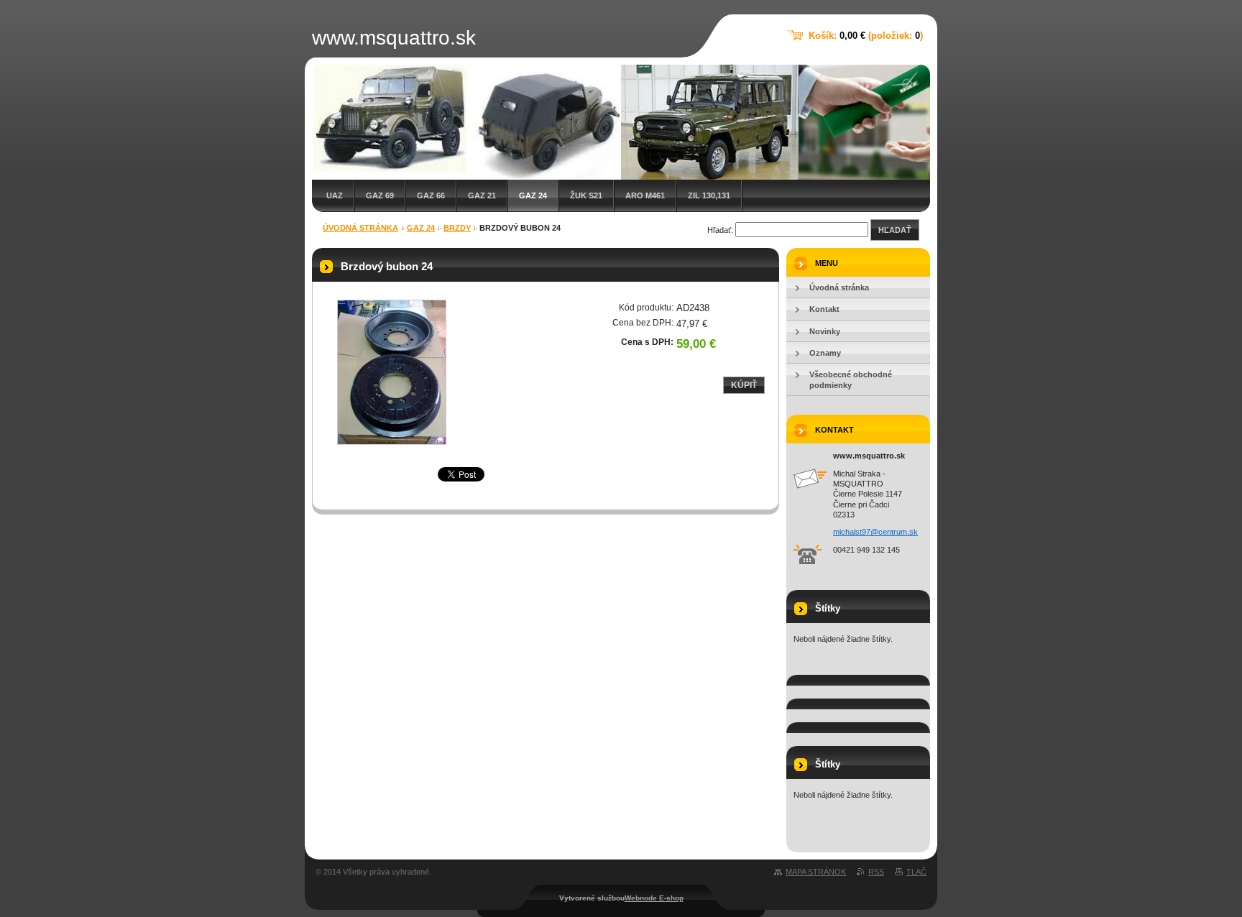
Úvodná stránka (360, 228)
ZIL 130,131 (709, 195)
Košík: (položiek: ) (866, 35)
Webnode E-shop (654, 898)
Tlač (916, 871)
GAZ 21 (482, 195)
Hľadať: (720, 230)
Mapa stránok (816, 871)
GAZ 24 (533, 195)
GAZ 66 (431, 195)
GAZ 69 (380, 195)
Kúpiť (744, 385)
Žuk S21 (586, 195)
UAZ (334, 195)
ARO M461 (645, 195)
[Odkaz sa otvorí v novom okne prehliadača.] (391, 372)
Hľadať (894, 230)
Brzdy (457, 228)
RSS (876, 871)
